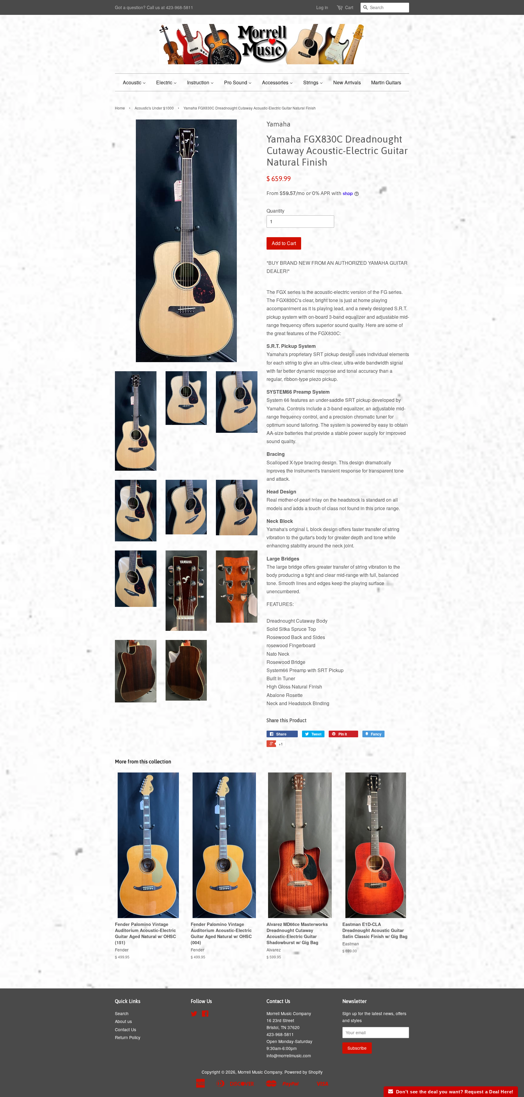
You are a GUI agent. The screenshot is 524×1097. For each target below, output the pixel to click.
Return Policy (127, 1037)
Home (120, 107)
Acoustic (133, 82)
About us (123, 1021)
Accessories (276, 82)
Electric (164, 82)
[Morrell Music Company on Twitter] (194, 1014)
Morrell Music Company (260, 1072)
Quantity (275, 210)
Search (122, 1013)
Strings (311, 82)
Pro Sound (236, 82)
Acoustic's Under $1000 (154, 107)
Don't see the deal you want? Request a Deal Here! (453, 1091)
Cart (349, 7)
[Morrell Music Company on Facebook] (205, 1014)
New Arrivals (347, 82)
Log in (322, 7)
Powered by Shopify (303, 1072)
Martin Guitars (386, 82)
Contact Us (125, 1029)
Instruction (198, 82)
